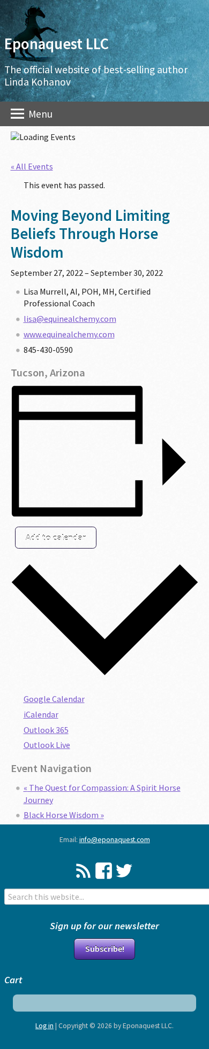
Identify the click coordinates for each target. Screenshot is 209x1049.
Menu (39, 113)
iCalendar (41, 714)
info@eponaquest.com (114, 839)
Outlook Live (47, 744)
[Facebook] (103, 870)
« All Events (32, 166)
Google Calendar (54, 698)
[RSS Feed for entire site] (83, 870)
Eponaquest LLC (56, 44)
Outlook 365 (46, 729)
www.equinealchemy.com (69, 334)
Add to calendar (56, 537)
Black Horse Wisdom (64, 814)
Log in (44, 1025)
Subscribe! (104, 948)
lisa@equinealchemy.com (70, 318)
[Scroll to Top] (186, 986)
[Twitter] (124, 870)
